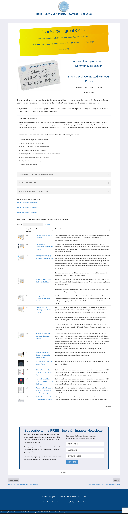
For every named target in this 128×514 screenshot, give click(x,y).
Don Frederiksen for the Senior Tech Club (19, 512)
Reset (49, 224)
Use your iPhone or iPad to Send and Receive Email (44, 298)
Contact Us (81, 501)
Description (59, 229)
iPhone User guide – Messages (27, 212)
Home (39, 14)
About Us (86, 14)
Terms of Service (57, 501)
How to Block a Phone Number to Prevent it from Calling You (44, 381)
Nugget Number (28, 230)
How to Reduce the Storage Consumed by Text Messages (43, 355)
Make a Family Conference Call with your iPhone (44, 246)
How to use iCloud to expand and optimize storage (43, 336)
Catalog (73, 14)
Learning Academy (55, 14)
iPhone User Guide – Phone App (27, 202)
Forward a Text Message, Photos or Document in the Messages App (44, 390)
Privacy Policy (69, 501)
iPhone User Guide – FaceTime (27, 207)
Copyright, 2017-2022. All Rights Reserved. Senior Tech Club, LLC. (49, 512)
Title (37, 229)
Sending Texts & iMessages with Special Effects (43, 310)
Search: (19, 224)
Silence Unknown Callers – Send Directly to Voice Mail (44, 372)
